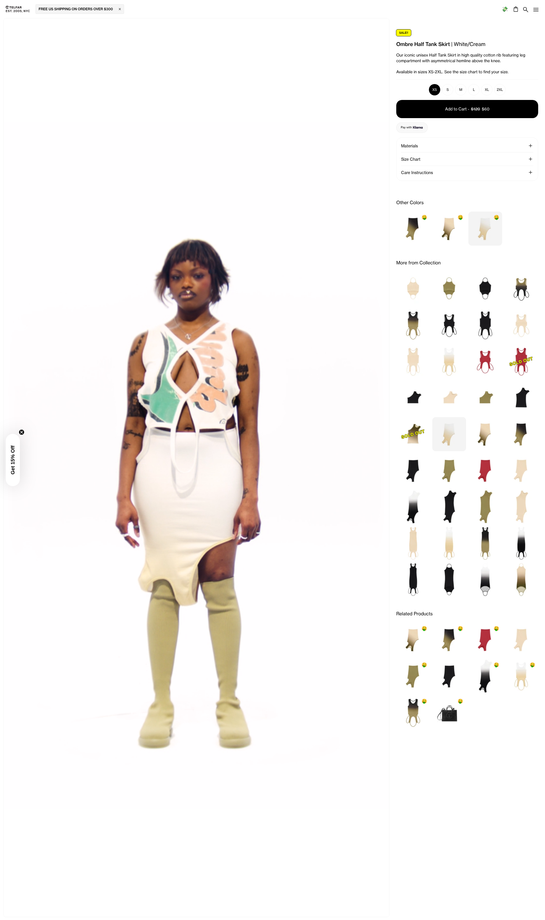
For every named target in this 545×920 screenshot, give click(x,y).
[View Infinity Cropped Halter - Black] (449, 325)
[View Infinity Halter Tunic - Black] (413, 580)
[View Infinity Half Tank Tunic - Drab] (485, 507)
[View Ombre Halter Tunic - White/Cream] (449, 543)
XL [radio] (487, 89)
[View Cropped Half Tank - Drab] (485, 398)
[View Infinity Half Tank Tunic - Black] (449, 507)
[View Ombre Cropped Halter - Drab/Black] (521, 289)
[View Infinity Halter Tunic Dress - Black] (449, 580)
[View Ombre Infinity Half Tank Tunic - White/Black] (413, 507)
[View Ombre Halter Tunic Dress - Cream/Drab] (521, 580)
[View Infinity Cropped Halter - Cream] (521, 325)
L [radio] (474, 89)
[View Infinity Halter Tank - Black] (485, 325)
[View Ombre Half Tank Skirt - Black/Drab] (521, 434)
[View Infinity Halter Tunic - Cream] (413, 543)
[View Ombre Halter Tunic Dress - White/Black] (485, 580)
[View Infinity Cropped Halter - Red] (485, 361)
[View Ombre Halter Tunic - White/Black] (521, 543)
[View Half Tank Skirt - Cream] (521, 470)
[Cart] (515, 9)
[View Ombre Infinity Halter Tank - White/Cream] (449, 361)
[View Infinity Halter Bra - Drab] (449, 289)
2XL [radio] (500, 89)
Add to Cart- (467, 108)
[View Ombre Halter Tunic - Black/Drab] (485, 543)
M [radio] (460, 89)
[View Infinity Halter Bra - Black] (485, 289)
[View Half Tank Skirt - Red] (485, 470)
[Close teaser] (21, 432)
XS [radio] (434, 89)
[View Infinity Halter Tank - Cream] (413, 361)
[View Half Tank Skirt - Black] (413, 470)
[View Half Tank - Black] (521, 398)
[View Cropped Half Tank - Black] (413, 398)
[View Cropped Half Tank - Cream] (449, 398)
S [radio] (448, 89)
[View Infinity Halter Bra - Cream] (413, 289)
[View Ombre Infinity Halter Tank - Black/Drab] (413, 325)
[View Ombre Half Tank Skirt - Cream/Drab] (485, 434)
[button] (530, 146)
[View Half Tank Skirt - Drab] (449, 470)
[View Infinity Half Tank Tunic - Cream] (521, 507)
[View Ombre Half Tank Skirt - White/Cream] (449, 434)
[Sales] (504, 9)
